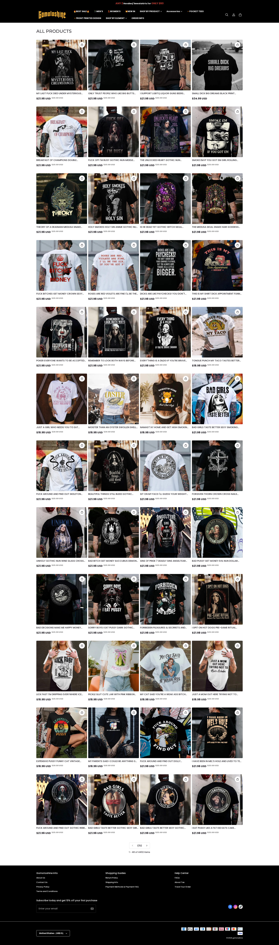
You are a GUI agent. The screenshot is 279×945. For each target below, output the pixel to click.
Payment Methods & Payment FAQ (122, 886)
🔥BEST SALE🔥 (81, 11)
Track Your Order (183, 886)
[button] (227, 15)
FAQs (177, 877)
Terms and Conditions (47, 891)
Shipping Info (111, 882)
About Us (40, 877)
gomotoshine (238, 938)
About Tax (179, 882)
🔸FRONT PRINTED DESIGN (87, 18)
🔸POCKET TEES (195, 11)
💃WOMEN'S (114, 11)
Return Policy (111, 877)
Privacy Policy (42, 886)
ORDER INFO (138, 18)
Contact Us (41, 882)
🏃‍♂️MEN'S (98, 11)
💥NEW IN (130, 11)
